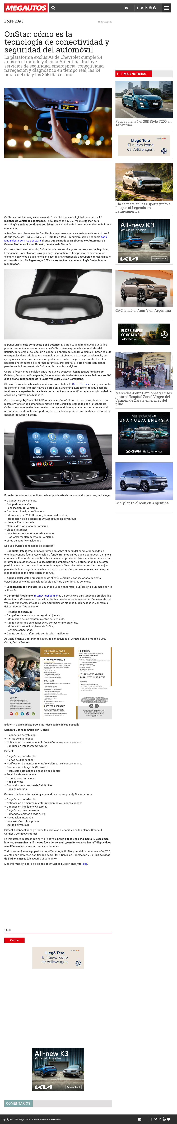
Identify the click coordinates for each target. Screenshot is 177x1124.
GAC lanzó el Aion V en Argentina (143, 310)
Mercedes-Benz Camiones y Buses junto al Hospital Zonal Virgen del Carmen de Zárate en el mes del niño (143, 398)
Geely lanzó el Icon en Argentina (142, 503)
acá (85, 863)
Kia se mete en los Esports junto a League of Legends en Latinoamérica (142, 207)
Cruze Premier (80, 384)
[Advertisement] (58, 185)
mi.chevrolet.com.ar (46, 595)
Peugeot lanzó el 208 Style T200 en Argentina (143, 123)
